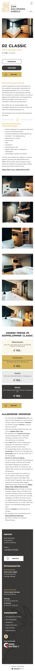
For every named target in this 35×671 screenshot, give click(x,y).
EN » (31, 11)
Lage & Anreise (10, 628)
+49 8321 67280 (11, 550)
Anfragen (12, 68)
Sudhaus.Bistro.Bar (11, 625)
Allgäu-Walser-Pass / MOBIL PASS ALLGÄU (15, 169)
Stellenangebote (10, 630)
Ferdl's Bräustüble (10, 619)
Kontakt (15, 558)
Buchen (14, 74)
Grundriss (11, 61)
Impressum (14, 666)
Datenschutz (21, 666)
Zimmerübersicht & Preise (13, 617)
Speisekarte (9, 622)
